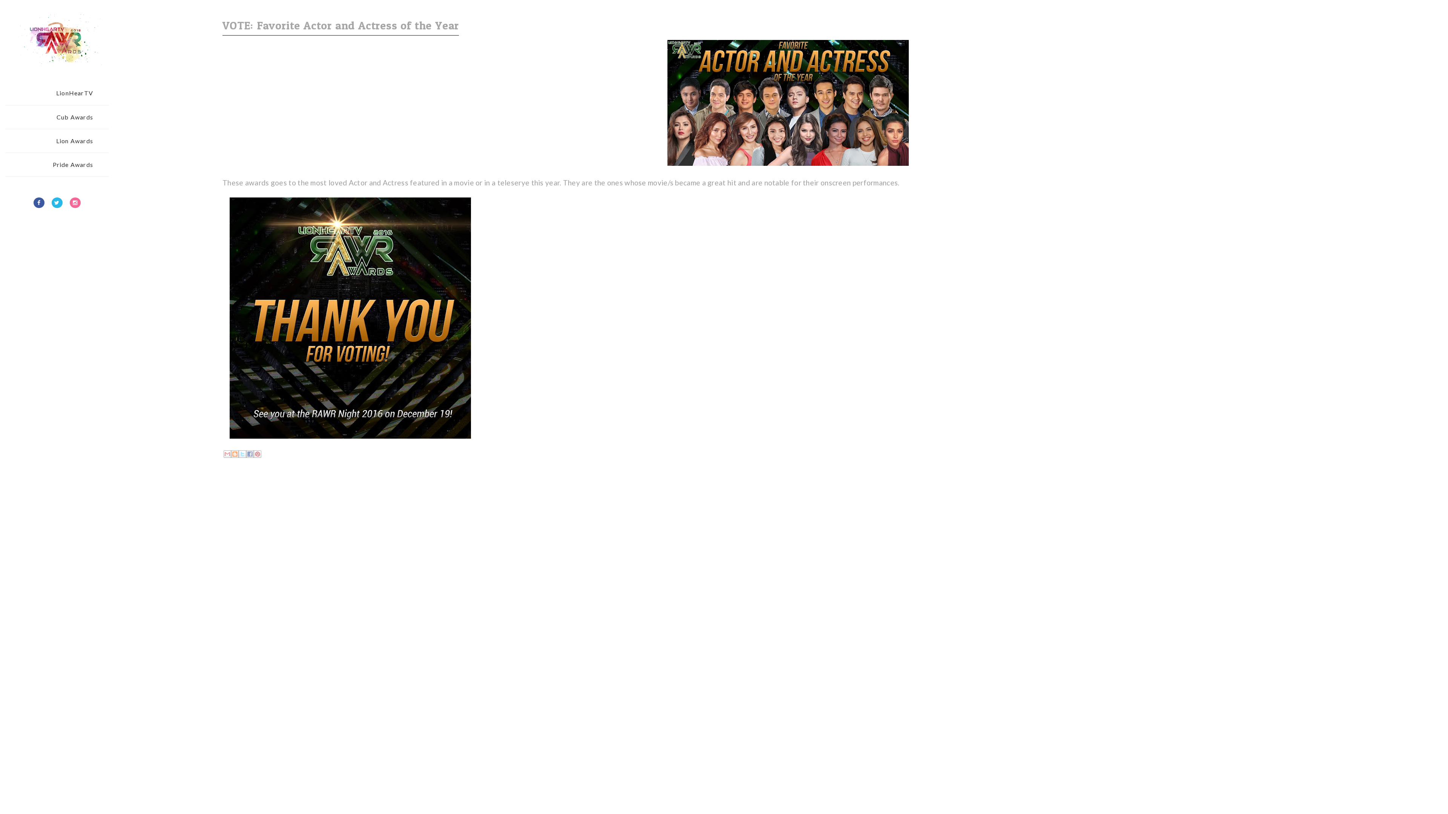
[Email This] (227, 454)
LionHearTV (74, 92)
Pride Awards (73, 164)
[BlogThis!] (235, 454)
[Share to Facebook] (250, 454)
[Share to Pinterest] (257, 454)
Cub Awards (75, 117)
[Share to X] (242, 454)
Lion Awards (74, 140)
